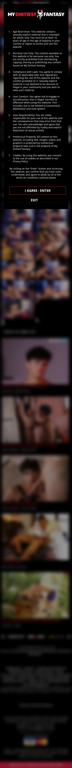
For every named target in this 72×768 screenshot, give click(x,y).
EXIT (34, 200)
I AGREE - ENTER (38, 190)
